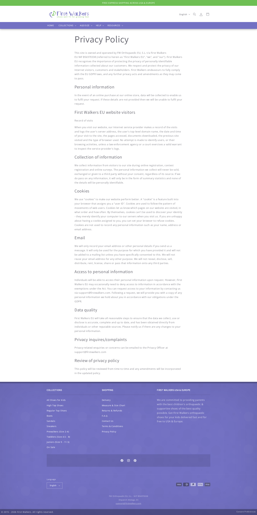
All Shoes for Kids (56, 400)
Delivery (106, 400)
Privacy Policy (109, 431)
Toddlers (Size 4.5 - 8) (58, 436)
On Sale (51, 447)
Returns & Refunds (112, 410)
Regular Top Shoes (57, 410)
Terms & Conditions (112, 426)
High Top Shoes (55, 405)
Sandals (51, 421)
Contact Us (107, 421)
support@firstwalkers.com (128, 503)
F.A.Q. (105, 415)
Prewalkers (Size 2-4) (58, 431)
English (53, 485)
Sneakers (52, 426)
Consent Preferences (246, 511)
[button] (66, 25)
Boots (50, 415)
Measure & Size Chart (113, 405)
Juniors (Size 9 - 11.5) (58, 442)
